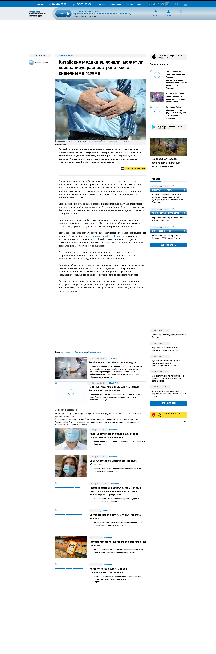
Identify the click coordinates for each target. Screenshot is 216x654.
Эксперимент (94, 351)
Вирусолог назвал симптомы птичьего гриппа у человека (165, 348)
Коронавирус (67, 351)
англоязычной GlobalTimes (107, 235)
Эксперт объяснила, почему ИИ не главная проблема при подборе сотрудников (168, 378)
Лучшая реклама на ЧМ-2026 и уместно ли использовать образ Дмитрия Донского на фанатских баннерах (167, 198)
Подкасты (156, 16)
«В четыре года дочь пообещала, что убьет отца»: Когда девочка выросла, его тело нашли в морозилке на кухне (98, 414)
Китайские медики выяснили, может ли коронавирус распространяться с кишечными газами (101, 67)
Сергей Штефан (41, 62)
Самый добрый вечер (162, 231)
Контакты (102, 4)
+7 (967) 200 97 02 (83, 4)
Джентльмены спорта (162, 190)
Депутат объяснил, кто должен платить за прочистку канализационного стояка (166, 363)
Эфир (181, 16)
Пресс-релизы (116, 4)
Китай (84, 351)
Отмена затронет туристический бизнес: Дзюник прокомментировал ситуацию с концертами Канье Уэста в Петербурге (176, 80)
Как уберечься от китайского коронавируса (112, 362)
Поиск (176, 4)
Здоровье (78, 55)
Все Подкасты (169, 245)
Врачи (77, 351)
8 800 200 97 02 (59, 4)
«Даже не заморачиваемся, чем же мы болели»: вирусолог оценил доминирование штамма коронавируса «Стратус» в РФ (116, 491)
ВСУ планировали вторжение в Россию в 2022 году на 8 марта (166, 236)
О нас (139, 4)
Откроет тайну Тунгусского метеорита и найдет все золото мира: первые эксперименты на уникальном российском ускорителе (97, 423)
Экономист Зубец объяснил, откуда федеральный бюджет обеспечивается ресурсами (176, 112)
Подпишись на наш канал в (135, 168)
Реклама (129, 4)
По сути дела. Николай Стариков (88, 11)
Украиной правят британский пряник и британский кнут (102, 13)
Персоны (168, 16)
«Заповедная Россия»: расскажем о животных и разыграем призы (167, 162)
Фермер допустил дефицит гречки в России (169, 336)
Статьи (70, 55)
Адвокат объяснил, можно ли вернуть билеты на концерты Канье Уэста (169, 393)
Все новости (169, 403)
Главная (62, 55)
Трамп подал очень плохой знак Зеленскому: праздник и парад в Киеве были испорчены (96, 419)
